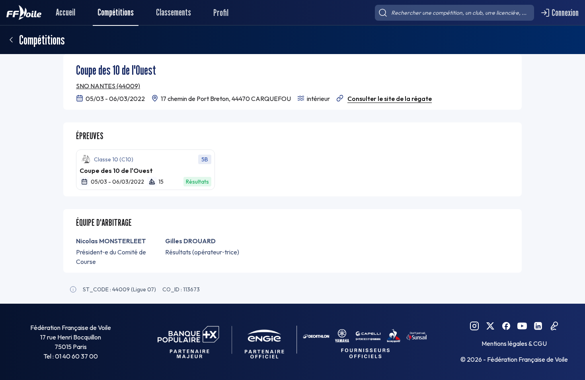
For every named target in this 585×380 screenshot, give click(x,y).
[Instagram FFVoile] (474, 326)
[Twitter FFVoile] (490, 326)
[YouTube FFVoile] (522, 326)
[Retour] (11, 40)
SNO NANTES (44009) (108, 86)
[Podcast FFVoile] (554, 326)
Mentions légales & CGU (514, 343)
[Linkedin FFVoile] (538, 326)
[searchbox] (454, 13)
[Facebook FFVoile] (506, 326)
